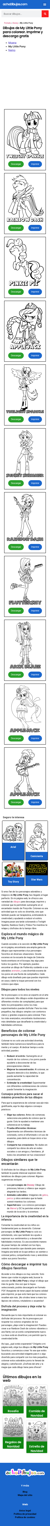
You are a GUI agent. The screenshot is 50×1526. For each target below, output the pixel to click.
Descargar (16, 164)
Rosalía (13, 1411)
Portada (7, 23)
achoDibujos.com (15, 4)
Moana (12, 42)
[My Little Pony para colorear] (25, 134)
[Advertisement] (25, 78)
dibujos (16, 901)
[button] (44, 4)
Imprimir (35, 164)
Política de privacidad (25, 1514)
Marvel (13, 1208)
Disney (15, 23)
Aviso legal (25, 1510)
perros (10, 1198)
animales (16, 970)
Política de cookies (25, 1517)
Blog (25, 1491)
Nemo (11, 50)
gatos (45, 1195)
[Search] (45, 13)
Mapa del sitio (25, 1495)
